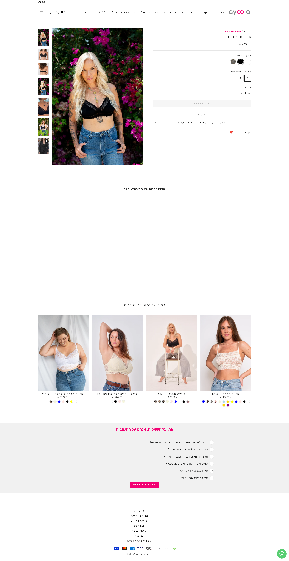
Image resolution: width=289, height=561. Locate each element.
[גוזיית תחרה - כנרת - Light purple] (228, 405)
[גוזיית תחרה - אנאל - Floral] (187, 401)
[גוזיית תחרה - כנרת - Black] (244, 401)
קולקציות (205, 12)
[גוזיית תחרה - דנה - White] (67, 285)
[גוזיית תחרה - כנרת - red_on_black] (215, 401)
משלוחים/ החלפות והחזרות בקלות (201, 122)
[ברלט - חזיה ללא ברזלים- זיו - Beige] (123, 401)
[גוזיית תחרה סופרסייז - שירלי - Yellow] (71, 401)
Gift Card (139, 510)
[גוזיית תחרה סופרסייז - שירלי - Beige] (55, 401)
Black (241, 62)
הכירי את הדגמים (181, 12)
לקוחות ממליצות (242, 132)
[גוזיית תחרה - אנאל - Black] (183, 401)
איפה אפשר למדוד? (153, 12)
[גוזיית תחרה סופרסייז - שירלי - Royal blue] (59, 401)
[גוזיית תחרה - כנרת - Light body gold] (223, 405)
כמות (247, 87)
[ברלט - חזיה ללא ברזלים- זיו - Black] (115, 401)
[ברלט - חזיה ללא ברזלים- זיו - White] (111, 401)
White (248, 62)
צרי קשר (88, 12)
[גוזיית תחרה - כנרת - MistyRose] (240, 401)
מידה (240, 71)
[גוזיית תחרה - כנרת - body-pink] (211, 401)
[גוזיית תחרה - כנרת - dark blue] (203, 401)
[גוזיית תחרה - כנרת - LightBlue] (223, 401)
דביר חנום (150, 554)
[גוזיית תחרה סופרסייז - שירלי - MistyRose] (63, 401)
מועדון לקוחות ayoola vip (139, 540)
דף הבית (221, 12)
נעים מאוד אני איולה (123, 12)
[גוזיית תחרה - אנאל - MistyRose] (171, 401)
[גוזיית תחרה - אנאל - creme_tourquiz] (159, 401)
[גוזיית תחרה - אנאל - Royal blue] (175, 401)
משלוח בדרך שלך (139, 515)
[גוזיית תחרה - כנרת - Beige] (219, 401)
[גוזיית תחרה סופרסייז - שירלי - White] (75, 401)
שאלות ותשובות (139, 530)
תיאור (202, 115)
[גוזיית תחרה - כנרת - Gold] (228, 401)
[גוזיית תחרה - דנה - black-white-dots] (59, 285)
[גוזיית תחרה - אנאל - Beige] (167, 401)
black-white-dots (233, 62)
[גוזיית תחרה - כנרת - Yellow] (232, 401)
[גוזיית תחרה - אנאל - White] (179, 401)
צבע (244, 55)
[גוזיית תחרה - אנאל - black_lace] (163, 401)
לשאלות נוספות (144, 484)
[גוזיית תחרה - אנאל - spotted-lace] (155, 401)
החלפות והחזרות (139, 521)
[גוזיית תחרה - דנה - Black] (63, 285)
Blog (102, 12)
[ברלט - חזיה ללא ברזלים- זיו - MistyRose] (119, 401)
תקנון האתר (139, 525)
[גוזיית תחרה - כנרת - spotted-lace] (207, 401)
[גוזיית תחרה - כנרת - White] (248, 401)
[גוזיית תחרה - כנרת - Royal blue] (236, 401)
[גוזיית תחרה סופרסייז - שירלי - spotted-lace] (51, 401)
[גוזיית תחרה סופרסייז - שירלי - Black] (67, 401)
